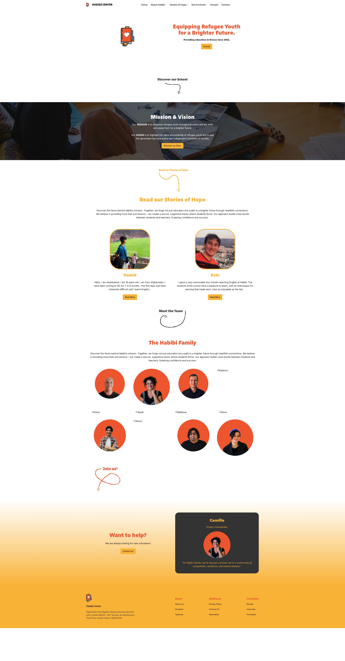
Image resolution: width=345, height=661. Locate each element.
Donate (206, 46)
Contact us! (128, 551)
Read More (130, 297)
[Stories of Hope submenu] (187, 4)
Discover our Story (172, 145)
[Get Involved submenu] (206, 4)
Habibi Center (102, 4)
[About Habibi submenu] (166, 4)
